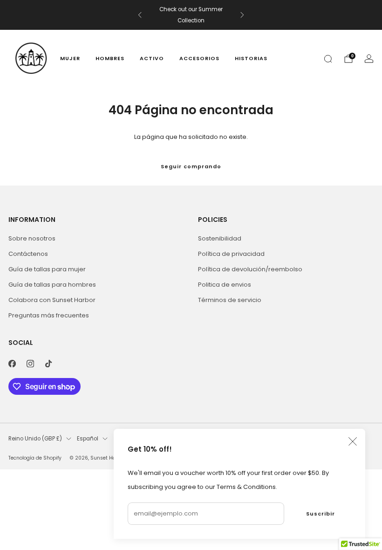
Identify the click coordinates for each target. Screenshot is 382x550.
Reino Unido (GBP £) (35, 438)
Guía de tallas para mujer (47, 269)
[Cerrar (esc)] (352, 441)
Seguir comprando (191, 166)
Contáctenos (28, 253)
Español (87, 438)
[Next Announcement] (242, 15)
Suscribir (320, 513)
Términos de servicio (229, 300)
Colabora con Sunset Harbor (52, 300)
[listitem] (191, 15)
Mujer (70, 58)
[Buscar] (328, 58)
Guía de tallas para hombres (52, 284)
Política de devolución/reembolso (250, 269)
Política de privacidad (231, 253)
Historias (251, 58)
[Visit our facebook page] (12, 363)
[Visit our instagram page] (30, 363)
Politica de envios (224, 284)
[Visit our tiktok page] (48, 363)
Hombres (110, 58)
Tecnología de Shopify (34, 457)
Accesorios (199, 58)
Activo (152, 58)
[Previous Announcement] (140, 15)
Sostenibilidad (219, 238)
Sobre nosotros (31, 238)
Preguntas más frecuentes (48, 315)
